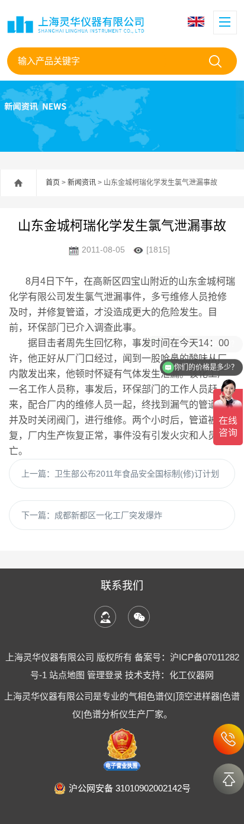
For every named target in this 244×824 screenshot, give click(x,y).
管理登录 (105, 675)
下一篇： (91, 515)
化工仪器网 (191, 675)
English (197, 22)
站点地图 (67, 675)
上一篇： (120, 473)
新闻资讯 (82, 182)
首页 (53, 182)
